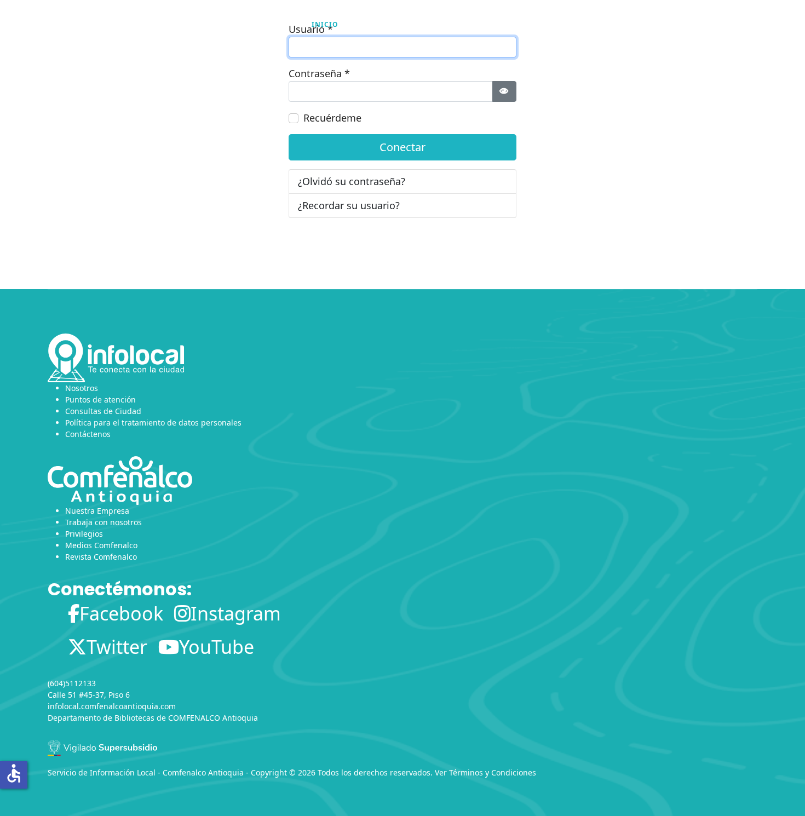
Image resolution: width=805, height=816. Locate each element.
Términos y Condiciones (492, 772)
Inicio (325, 24)
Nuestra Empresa (97, 510)
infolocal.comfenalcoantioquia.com (112, 706)
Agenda (439, 24)
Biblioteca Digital (577, 24)
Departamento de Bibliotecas (101, 717)
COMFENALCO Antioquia (213, 717)
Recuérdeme (332, 117)
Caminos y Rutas (677, 24)
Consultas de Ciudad (103, 411)
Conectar (403, 147)
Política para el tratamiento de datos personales (153, 422)
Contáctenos (88, 434)
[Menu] (750, 24)
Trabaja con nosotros (103, 522)
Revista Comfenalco (101, 556)
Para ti (496, 24)
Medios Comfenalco (101, 545)
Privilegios (84, 533)
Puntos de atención (100, 399)
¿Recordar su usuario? (349, 205)
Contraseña (319, 73)
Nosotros (376, 24)
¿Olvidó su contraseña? (351, 181)
